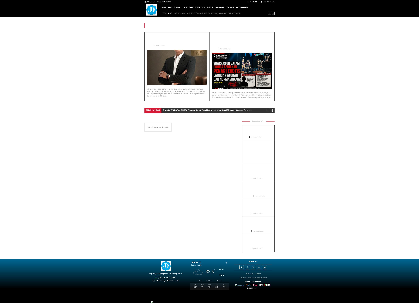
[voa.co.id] (240, 285)
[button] (271, 7)
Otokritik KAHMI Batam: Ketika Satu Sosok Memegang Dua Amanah (257, 131)
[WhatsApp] (259, 267)
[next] (273, 13)
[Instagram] (250, 1)
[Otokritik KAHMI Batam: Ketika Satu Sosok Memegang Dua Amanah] (177, 67)
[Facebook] (248, 1)
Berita (214, 49)
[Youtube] (256, 1)
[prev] (269, 13)
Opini (149, 45)
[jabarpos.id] (252, 285)
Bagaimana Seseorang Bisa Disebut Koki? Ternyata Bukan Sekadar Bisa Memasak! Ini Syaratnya (205, 13)
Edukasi (247, 231)
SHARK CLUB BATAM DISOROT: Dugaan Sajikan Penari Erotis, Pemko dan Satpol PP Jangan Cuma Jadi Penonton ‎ (241, 40)
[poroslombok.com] (265, 285)
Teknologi (248, 196)
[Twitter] (253, 1)
